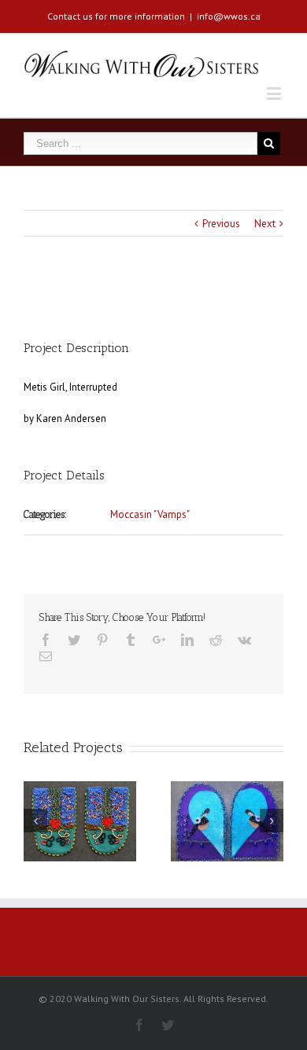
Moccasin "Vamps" (150, 514)
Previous (221, 223)
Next (265, 223)
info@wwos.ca (229, 16)
